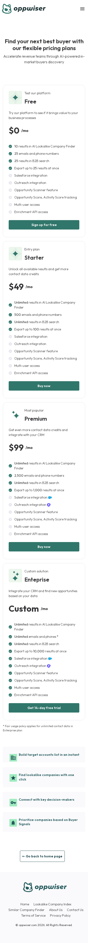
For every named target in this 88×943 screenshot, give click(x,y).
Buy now (44, 386)
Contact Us (75, 910)
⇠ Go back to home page (42, 856)
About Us (55, 910)
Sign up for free (44, 225)
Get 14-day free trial (44, 708)
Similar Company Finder (26, 910)
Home (24, 904)
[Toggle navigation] (82, 9)
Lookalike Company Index (52, 904)
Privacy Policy (60, 915)
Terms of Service (33, 915)
